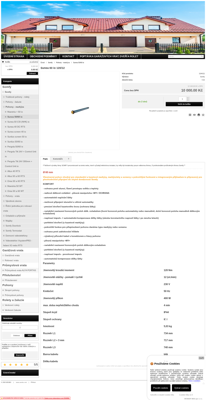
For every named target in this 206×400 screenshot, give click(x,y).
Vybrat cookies (181, 388)
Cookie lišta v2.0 (186, 395)
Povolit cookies (160, 388)
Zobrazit (32, 73)
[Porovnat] (190, 114)
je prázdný (34, 62)
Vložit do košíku (184, 104)
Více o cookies (194, 381)
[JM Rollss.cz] (103, 27)
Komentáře (58, 159)
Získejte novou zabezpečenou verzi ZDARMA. (57, 398)
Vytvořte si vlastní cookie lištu (162, 395)
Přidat (30, 335)
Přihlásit (33, 382)
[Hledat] (202, 56)
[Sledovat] (194, 114)
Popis (45, 159)
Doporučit (20, 355)
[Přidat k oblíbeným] (203, 114)
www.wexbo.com (21, 382)
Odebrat (16, 335)
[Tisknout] (199, 114)
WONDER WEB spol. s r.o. (193, 399)
